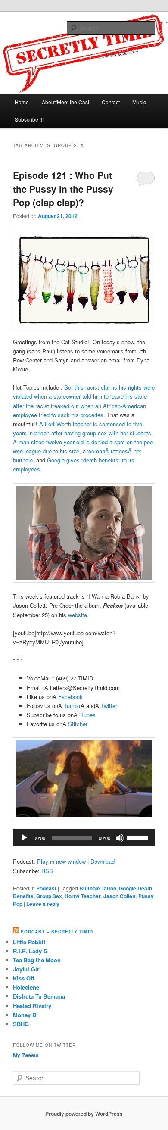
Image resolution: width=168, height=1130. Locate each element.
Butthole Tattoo (97, 888)
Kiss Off (23, 978)
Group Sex (49, 896)
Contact (111, 102)
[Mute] (119, 837)
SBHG (21, 1024)
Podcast (46, 888)
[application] (84, 837)
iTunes (87, 715)
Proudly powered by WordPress (84, 1114)
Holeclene (26, 987)
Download (102, 861)
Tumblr (72, 706)
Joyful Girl (27, 969)
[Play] (24, 837)
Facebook (70, 697)
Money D (24, 1015)
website (77, 615)
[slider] (139, 837)
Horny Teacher (83, 896)
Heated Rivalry (32, 1006)
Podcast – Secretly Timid (57, 932)
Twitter (109, 706)
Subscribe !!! (29, 119)
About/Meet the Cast (65, 102)
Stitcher (77, 724)
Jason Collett (119, 896)
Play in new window (61, 861)
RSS (47, 871)
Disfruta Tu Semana (39, 996)
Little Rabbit (29, 942)
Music (139, 102)
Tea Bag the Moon (37, 960)
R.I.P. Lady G (30, 951)
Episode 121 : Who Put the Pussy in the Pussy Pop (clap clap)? (63, 189)
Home (22, 102)
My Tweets (26, 1055)
